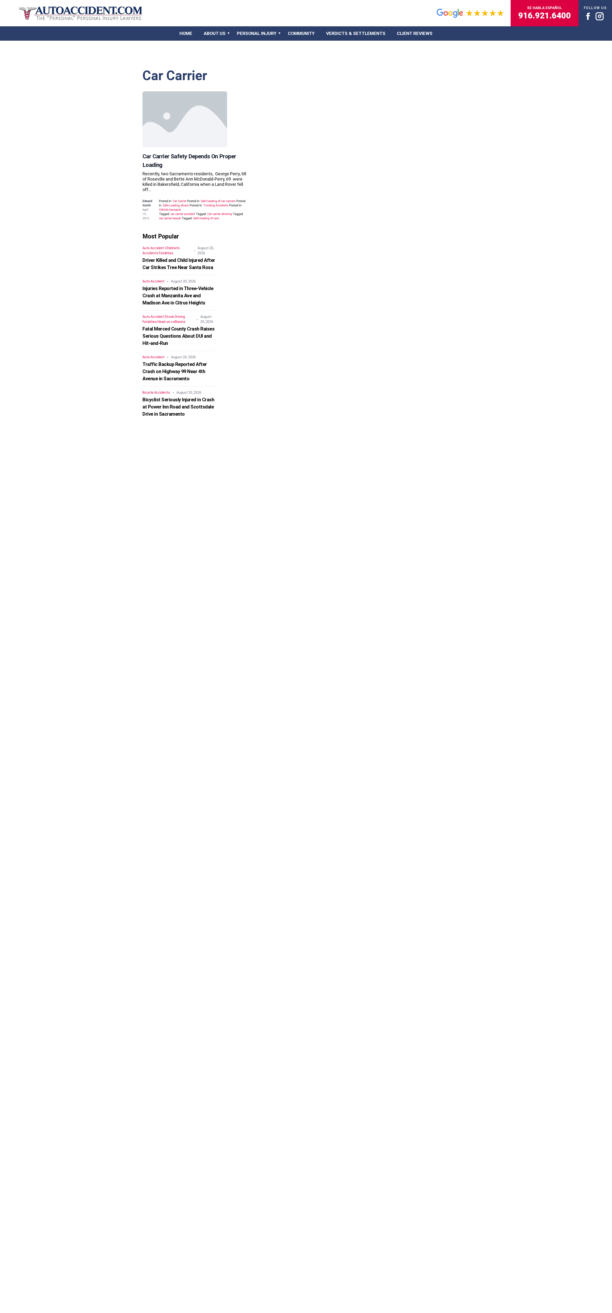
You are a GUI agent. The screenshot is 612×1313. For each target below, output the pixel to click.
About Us (214, 33)
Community (301, 33)
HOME (186, 33)
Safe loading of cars (206, 218)
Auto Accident (153, 248)
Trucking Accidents (216, 205)
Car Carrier (179, 201)
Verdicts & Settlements (355, 33)
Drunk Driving (175, 317)
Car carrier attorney (219, 214)
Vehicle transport (170, 209)
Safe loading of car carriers (218, 201)
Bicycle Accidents (156, 392)
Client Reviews (414, 33)
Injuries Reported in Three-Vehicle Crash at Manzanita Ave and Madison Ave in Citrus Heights (177, 296)
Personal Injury (256, 33)
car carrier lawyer (170, 218)
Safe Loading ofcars (176, 205)
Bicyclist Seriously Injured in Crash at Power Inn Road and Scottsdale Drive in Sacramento (178, 407)
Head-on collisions (172, 322)
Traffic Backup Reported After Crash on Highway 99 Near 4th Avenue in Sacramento (174, 371)
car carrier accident (182, 214)
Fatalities (166, 253)
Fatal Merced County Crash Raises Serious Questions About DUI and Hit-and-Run (178, 336)
